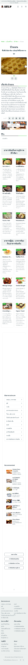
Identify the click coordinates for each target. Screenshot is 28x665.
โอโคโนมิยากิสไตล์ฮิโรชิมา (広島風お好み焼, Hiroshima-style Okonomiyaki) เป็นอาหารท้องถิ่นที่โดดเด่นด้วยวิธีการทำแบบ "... (20, 202)
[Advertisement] (14, 24)
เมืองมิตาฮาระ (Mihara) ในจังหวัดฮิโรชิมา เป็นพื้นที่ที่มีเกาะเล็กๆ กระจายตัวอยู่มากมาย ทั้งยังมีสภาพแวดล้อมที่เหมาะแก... (7, 201)
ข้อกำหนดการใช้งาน (19, 646)
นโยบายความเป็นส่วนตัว (20, 648)
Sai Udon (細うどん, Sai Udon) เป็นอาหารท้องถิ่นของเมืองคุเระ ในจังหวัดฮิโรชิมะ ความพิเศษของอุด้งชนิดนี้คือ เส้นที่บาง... (7, 174)
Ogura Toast (20, 311)
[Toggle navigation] (26, 7)
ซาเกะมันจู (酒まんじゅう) (11, 311)
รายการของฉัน (4, 648)
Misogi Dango (7, 285)
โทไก (2, 631)
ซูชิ (2, 606)
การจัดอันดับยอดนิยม (14, 558)
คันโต (2, 626)
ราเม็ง (2, 608)
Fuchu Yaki (6, 220)
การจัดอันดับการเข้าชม (14, 563)
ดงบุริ (15, 604)
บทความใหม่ (14, 554)
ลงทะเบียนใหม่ (4, 644)
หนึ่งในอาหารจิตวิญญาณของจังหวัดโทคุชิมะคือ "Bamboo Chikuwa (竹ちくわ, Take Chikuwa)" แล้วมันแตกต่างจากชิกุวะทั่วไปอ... (7, 266)
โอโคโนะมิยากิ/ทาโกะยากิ (7, 615)
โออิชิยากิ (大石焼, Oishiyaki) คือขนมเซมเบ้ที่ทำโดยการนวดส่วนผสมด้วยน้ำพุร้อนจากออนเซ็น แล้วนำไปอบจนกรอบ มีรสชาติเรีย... (20, 265)
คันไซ (2, 633)
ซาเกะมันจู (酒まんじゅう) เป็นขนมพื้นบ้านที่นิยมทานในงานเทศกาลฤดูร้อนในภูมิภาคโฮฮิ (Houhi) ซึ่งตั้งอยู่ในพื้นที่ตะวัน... (7, 318)
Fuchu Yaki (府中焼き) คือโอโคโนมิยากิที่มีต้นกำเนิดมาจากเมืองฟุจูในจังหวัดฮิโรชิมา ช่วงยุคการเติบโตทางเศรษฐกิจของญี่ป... (7, 228)
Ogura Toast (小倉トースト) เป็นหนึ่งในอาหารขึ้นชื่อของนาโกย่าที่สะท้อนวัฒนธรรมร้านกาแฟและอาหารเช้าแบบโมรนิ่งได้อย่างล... (20, 319)
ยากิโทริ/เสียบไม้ (18, 608)
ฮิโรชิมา (16, 41)
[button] (26, 66)
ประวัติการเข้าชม (5, 651)
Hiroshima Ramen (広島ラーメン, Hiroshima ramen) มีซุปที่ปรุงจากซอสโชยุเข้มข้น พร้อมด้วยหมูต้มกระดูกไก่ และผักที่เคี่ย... (20, 229)
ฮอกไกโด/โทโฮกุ (5, 624)
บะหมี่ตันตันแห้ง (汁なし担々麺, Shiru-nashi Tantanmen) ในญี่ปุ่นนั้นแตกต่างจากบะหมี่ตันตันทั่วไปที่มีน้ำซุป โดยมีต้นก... (20, 175)
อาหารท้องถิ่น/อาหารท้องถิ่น (20, 613)
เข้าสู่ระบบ (3, 646)
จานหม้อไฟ (16, 606)
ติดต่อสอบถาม (17, 651)
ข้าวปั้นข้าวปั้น (4, 617)
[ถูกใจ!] (12, 78)
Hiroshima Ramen (22, 220)
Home (3, 41)
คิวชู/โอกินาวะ (4, 637)
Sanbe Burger (20, 285)
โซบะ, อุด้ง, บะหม (5, 613)
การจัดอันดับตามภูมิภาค (14, 567)
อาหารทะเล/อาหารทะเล (7, 611)
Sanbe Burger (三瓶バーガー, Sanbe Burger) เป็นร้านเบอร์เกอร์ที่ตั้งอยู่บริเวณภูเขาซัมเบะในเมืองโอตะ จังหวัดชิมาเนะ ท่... (20, 293)
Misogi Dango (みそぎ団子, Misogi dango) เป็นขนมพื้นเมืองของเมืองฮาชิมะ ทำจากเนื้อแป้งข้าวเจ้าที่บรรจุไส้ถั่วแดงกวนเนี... (7, 293)
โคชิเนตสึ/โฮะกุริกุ (5, 628)
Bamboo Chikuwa (8, 257)
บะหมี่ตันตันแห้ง (21, 166)
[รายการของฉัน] (15, 78)
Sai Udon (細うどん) (9, 166)
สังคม (15, 644)
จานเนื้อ (16, 611)
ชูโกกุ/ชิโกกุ (9, 41)
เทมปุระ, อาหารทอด (6, 604)
